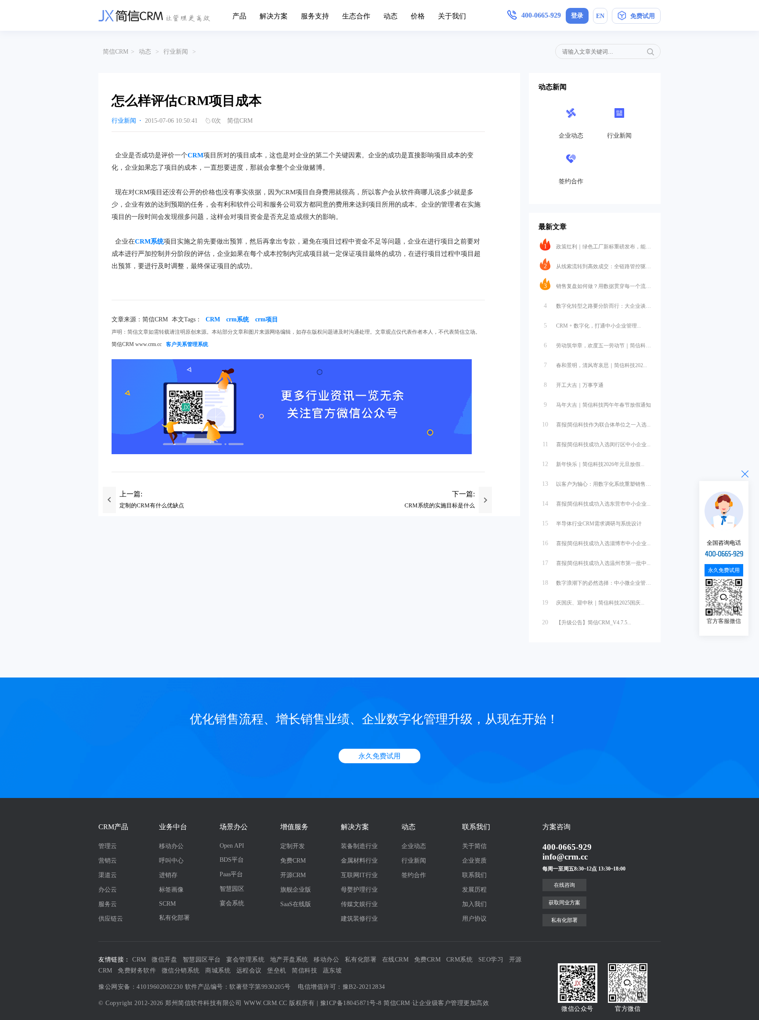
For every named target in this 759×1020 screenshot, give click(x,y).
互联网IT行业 (359, 875)
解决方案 (274, 16)
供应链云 (110, 918)
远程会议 (249, 970)
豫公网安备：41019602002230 (140, 987)
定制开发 (292, 846)
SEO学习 (491, 959)
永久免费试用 (379, 756)
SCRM (167, 903)
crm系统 (237, 319)
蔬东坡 (332, 970)
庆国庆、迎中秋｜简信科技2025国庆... (593, 602)
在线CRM (395, 959)
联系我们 (474, 875)
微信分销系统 (181, 970)
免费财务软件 (137, 970)
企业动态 (413, 846)
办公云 (107, 889)
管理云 (107, 846)
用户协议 (474, 918)
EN (600, 16)
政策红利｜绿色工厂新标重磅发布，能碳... (597, 246)
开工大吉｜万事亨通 (574, 385)
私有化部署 (174, 917)
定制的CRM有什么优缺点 (151, 505)
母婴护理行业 (359, 889)
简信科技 (304, 970)
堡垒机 (276, 970)
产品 (239, 16)
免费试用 (642, 16)
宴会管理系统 (245, 959)
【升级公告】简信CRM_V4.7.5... (586, 622)
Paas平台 (231, 874)
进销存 (168, 875)
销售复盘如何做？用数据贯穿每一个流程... (597, 286)
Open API (232, 845)
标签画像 (171, 889)
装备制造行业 (359, 846)
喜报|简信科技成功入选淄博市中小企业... (596, 543)
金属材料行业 (359, 860)
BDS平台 (232, 859)
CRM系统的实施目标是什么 (440, 505)
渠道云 (107, 875)
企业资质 (474, 860)
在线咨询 (564, 885)
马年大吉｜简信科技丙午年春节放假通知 (597, 404)
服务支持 (315, 16)
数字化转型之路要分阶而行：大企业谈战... (597, 305)
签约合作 (413, 875)
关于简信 (474, 846)
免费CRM (293, 860)
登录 (577, 15)
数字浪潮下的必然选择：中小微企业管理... (596, 582)
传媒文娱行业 (359, 904)
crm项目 (266, 319)
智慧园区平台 (202, 959)
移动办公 (171, 846)
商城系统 (218, 970)
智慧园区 (232, 888)
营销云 (107, 860)
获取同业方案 (564, 903)
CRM (195, 155)
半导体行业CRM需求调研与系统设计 (592, 523)
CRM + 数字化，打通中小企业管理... (592, 325)
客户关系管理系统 (187, 344)
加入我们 (474, 904)
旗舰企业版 (295, 889)
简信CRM (115, 51)
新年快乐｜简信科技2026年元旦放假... (593, 464)
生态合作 (356, 16)
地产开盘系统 (289, 959)
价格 (418, 16)
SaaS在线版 (295, 904)
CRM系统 (149, 241)
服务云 (107, 904)
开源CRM (293, 875)
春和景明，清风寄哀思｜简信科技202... (595, 365)
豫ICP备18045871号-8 (351, 1003)
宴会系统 (232, 903)
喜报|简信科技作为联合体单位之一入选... (596, 424)
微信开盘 (164, 959)
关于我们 (452, 16)
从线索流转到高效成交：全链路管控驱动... (597, 266)
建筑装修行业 (359, 918)
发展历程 (474, 889)
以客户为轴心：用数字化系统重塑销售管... (596, 484)
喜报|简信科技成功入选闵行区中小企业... (596, 444)
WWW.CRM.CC (265, 1003)
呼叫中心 (171, 860)
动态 (390, 16)
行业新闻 (175, 51)
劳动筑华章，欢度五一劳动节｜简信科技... (597, 345)
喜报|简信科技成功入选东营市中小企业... (596, 503)
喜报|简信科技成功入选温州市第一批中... (596, 563)
